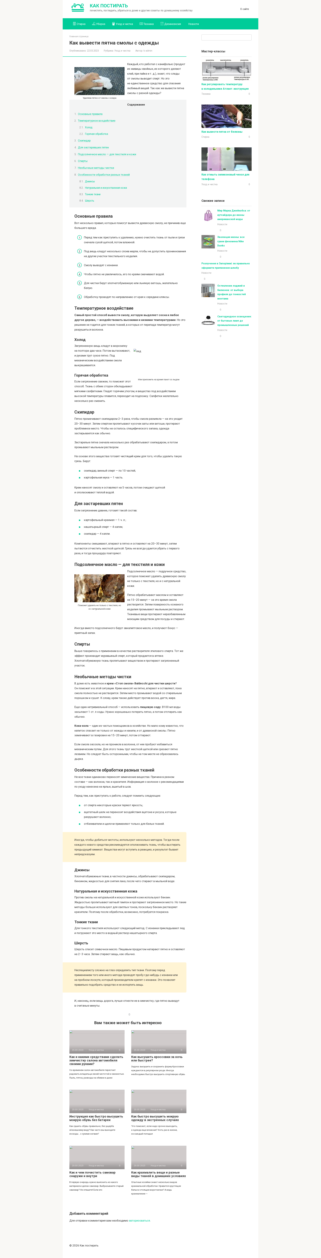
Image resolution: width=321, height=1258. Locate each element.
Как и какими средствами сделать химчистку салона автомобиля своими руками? (96, 1060)
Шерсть (89, 200)
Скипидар (84, 140)
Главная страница (78, 36)
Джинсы (90, 181)
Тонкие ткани (92, 194)
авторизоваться (139, 1220)
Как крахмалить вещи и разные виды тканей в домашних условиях (158, 1174)
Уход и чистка (124, 24)
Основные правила (90, 114)
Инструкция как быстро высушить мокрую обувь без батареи (96, 1118)
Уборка (100, 24)
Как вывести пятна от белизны (221, 131)
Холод (88, 127)
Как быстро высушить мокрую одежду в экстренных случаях (155, 1118)
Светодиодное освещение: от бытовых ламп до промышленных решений (234, 321)
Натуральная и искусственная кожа (106, 187)
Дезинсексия (172, 24)
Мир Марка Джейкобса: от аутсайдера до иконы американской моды (233, 215)
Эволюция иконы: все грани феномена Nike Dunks (231, 241)
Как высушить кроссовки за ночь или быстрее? (157, 1058)
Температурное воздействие (96, 120)
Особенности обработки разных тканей (104, 174)
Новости (193, 24)
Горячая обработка (96, 134)
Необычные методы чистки (96, 167)
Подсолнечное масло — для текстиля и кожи (107, 154)
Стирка (81, 24)
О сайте (244, 9)
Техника (149, 24)
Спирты (83, 161)
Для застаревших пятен (93, 147)
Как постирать (109, 6)
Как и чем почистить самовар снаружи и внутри (92, 1174)
